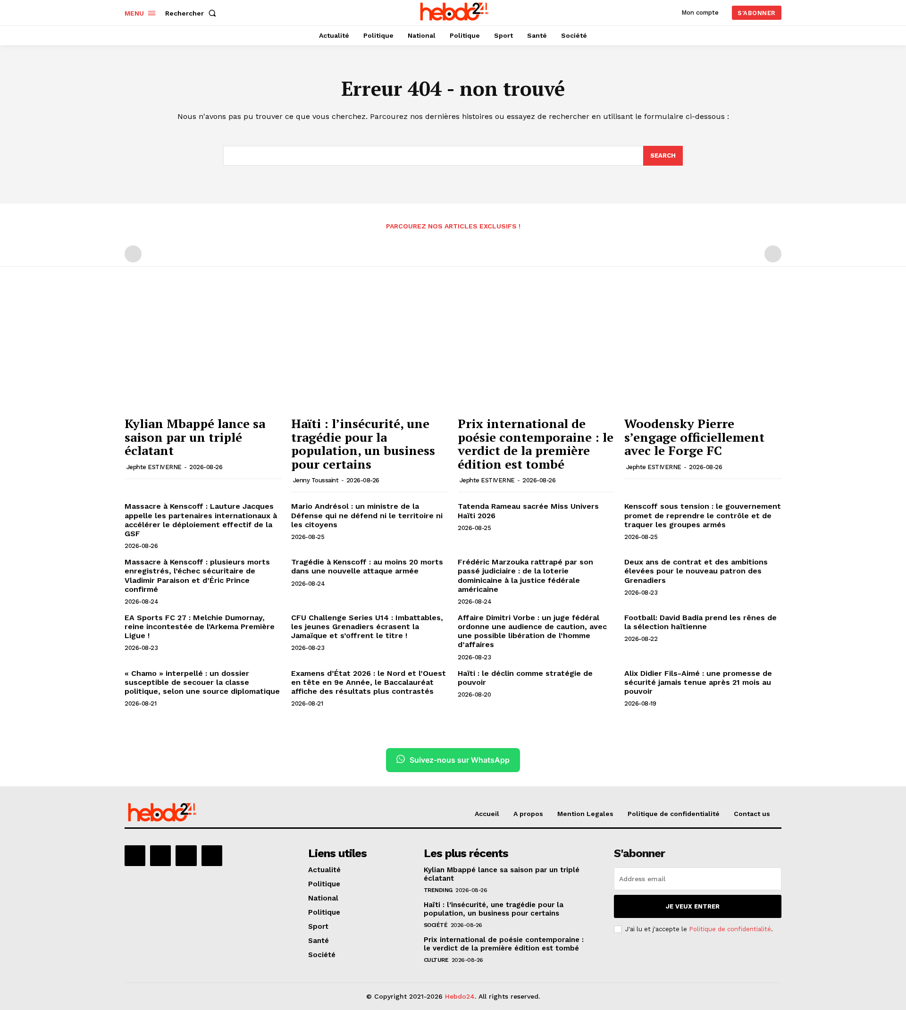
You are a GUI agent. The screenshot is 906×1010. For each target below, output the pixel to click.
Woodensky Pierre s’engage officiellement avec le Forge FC (694, 436)
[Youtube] (211, 855)
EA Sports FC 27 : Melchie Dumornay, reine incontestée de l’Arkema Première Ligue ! (200, 626)
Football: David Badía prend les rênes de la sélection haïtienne (700, 622)
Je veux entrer (693, 906)
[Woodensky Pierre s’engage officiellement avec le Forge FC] (702, 352)
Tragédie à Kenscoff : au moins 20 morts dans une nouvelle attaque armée (367, 566)
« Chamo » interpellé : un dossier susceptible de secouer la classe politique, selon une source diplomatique (202, 682)
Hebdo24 (460, 996)
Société (436, 925)
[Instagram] (160, 855)
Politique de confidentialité (730, 929)
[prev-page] (133, 253)
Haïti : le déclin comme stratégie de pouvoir (525, 678)
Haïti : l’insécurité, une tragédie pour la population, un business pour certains (363, 443)
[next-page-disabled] (772, 253)
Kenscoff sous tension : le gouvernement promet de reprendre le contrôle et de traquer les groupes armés (702, 515)
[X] (186, 855)
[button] (192, 13)
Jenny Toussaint (316, 480)
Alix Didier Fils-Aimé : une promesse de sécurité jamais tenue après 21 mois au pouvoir (698, 682)
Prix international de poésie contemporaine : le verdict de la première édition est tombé (535, 443)
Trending (438, 890)
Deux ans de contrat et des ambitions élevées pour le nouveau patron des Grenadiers (696, 570)
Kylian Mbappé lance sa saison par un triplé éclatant (195, 436)
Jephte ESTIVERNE (154, 467)
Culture (436, 960)
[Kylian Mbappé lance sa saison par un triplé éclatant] (203, 352)
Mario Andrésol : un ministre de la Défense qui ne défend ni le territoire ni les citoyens (367, 515)
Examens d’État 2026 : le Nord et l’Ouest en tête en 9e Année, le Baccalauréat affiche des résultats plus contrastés (368, 682)
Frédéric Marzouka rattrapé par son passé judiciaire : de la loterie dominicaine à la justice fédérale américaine (525, 575)
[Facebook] (135, 855)
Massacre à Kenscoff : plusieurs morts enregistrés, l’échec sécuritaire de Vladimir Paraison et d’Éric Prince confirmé (197, 575)
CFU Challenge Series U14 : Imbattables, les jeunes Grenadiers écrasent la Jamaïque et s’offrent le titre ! (367, 626)
